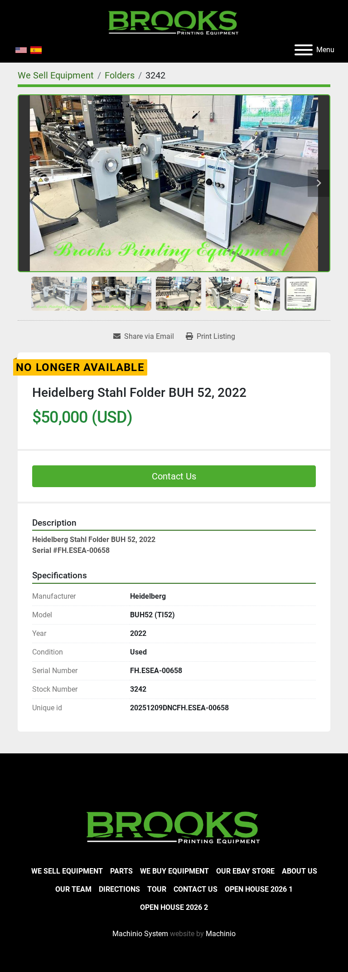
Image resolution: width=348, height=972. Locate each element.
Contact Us (174, 476)
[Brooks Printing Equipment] (174, 826)
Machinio (221, 933)
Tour (156, 889)
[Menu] (304, 49)
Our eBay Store (245, 871)
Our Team (73, 889)
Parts (121, 871)
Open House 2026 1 (259, 889)
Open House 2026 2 (174, 907)
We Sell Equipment (67, 871)
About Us (299, 871)
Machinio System (140, 933)
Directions (119, 889)
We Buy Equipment (174, 871)
